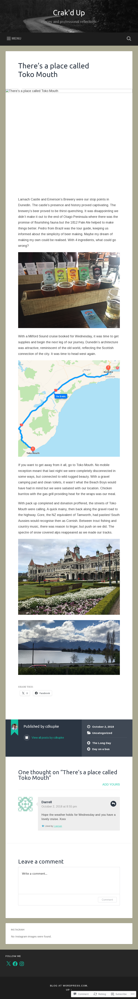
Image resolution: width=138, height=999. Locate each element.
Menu (16, 38)
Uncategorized (102, 732)
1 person (58, 826)
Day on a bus (101, 749)
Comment (107, 899)
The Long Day (101, 743)
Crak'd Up (69, 12)
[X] (8, 964)
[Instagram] (22, 964)
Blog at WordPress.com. (69, 985)
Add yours (111, 784)
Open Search (128, 39)
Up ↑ (69, 989)
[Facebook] (15, 964)
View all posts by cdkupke (47, 737)
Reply (113, 804)
